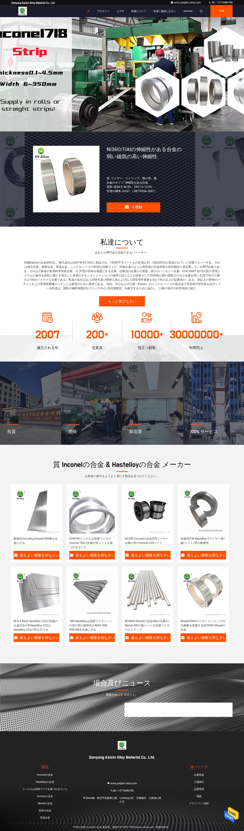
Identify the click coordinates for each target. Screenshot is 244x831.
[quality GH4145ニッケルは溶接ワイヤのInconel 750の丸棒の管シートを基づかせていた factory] (92, 510)
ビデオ (120, 11)
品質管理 (199, 789)
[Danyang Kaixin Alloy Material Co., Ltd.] (22, 11)
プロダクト (103, 11)
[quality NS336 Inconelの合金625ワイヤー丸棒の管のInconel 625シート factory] (148, 510)
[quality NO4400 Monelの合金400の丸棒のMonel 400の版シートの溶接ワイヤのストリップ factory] (148, 593)
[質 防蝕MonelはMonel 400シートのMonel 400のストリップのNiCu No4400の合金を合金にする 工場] (66, 179)
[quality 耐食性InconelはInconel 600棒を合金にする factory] (36, 510)
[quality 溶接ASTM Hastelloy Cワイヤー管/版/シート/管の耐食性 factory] (203, 510)
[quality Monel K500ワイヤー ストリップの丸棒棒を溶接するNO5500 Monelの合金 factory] (203, 593)
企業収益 (199, 774)
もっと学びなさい (122, 301)
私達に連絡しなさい (164, 11)
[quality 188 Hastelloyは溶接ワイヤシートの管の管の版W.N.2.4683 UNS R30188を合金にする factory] (92, 593)
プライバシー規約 (199, 803)
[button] (111, 130)
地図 (198, 796)
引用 (221, 11)
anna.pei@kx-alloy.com (187, 2)
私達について (138, 11)
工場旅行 (199, 781)
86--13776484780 (222, 2)
